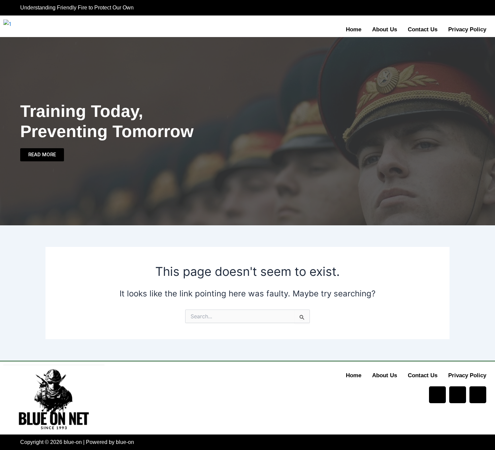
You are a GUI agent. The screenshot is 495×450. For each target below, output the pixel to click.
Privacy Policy (467, 29)
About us (384, 29)
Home (353, 29)
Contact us (422, 29)
